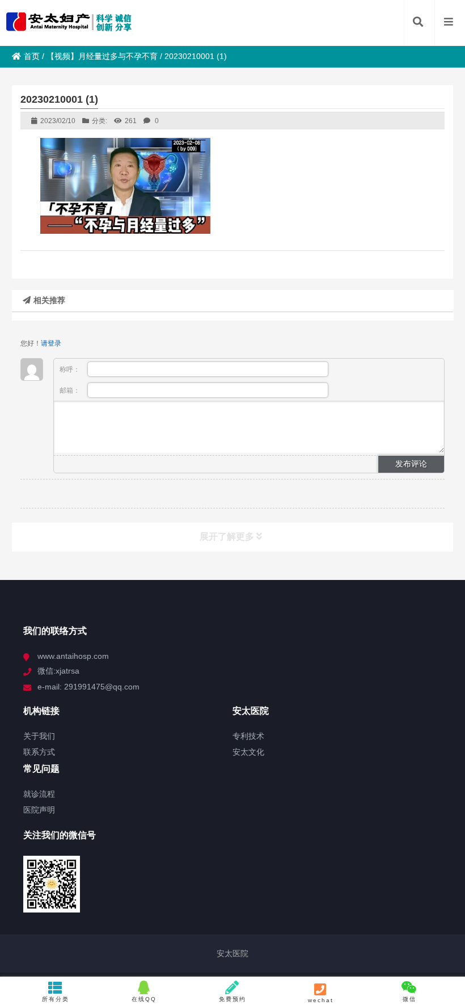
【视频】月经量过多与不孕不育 (102, 56)
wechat (320, 1000)
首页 (32, 56)
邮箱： (71, 390)
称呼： (71, 369)
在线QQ (144, 999)
